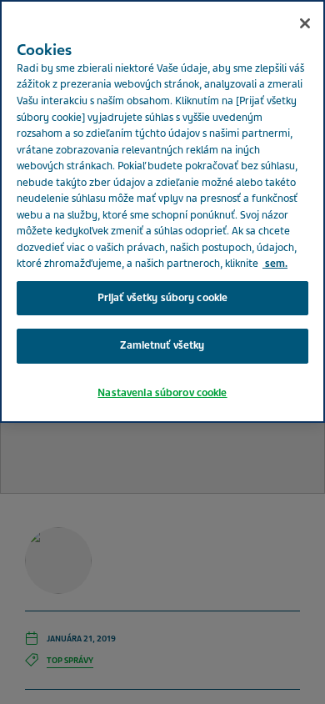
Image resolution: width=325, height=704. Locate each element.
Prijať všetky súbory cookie (163, 297)
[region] (162, 211)
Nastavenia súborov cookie (162, 393)
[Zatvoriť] (305, 23)
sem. (275, 263)
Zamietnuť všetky (162, 345)
